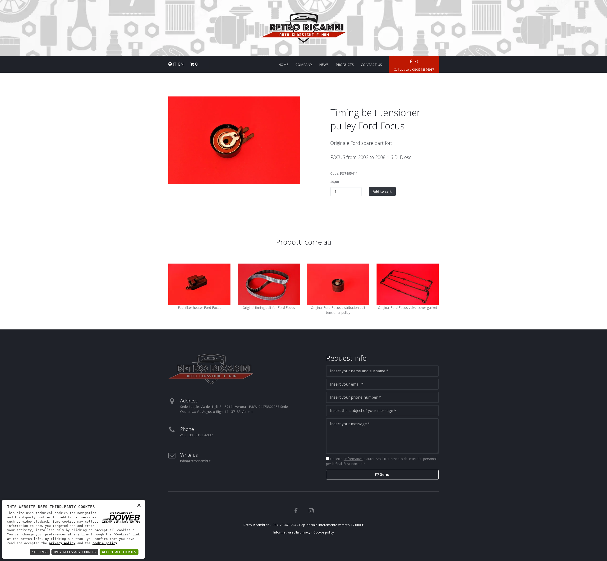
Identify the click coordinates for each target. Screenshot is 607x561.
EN (181, 64)
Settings (39, 552)
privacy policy (62, 543)
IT (175, 64)
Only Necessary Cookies (75, 552)
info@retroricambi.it (195, 461)
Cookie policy (323, 532)
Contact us (371, 64)
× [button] (139, 505)
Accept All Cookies (119, 552)
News (324, 64)
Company (303, 64)
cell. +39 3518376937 (419, 69)
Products (345, 64)
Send (384, 474)
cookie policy (104, 543)
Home (283, 64)
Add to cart (382, 191)
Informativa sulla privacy (291, 532)
